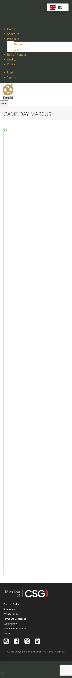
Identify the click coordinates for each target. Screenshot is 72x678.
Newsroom (9, 609)
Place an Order (11, 604)
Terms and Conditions (14, 618)
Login (10, 72)
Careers (7, 633)
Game (18, 44)
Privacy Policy (10, 613)
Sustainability (10, 623)
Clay (16, 50)
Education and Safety (14, 628)
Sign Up (12, 77)
